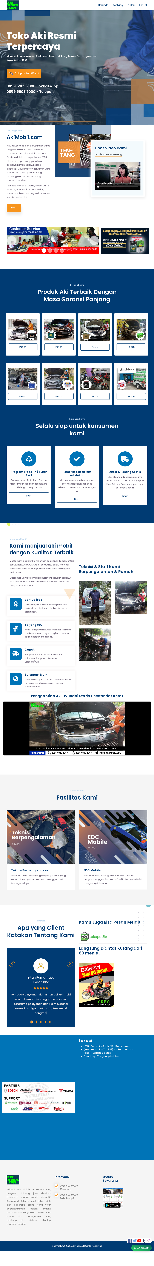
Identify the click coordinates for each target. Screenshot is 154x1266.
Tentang (118, 5)
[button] (32, 1022)
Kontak (143, 5)
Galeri (131, 5)
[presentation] (12, 834)
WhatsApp (142, 1247)
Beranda (103, 5)
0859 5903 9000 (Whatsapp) (69, 1196)
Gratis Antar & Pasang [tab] (108, 154)
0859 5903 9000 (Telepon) (69, 1187)
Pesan (22, 346)
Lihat (14, 207)
